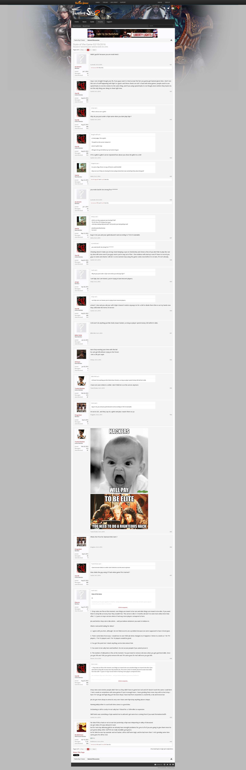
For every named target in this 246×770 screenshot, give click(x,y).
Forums (100, 22)
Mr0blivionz (79, 735)
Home (77, 22)
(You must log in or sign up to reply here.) (162, 749)
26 (87, 289)
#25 (171, 176)
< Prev (81, 50)
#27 (171, 238)
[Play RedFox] (81, 2)
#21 (171, 64)
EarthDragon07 (95, 179)
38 (87, 422)
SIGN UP (167, 2)
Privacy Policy (170, 767)
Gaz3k (99, 47)
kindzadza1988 (94, 67)
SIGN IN (160, 2)
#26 (171, 200)
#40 (171, 741)
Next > (94, 50)
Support (109, 22)
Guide (92, 22)
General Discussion (86, 47)
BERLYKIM (78, 335)
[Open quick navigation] (171, 40)
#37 (171, 575)
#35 (171, 532)
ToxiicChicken (80, 388)
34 (87, 73)
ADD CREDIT (114, 2)
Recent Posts (86, 26)
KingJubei (78, 415)
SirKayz (77, 362)
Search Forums (77, 26)
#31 (171, 333)
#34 (171, 415)
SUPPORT (123, 2)
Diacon (77, 602)
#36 (171, 547)
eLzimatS (78, 67)
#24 (171, 158)
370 (87, 395)
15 (87, 182)
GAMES (98, 2)
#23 (171, 119)
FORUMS (105, 2)
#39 (171, 717)
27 (87, 609)
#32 (171, 360)
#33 (171, 388)
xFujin (77, 282)
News (84, 22)
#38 (171, 658)
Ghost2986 (103, 744)
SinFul (77, 175)
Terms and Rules (162, 767)
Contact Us (159, 764)
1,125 (86, 741)
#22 (171, 91)
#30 (171, 311)
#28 (171, 260)
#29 (171, 281)
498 (87, 100)
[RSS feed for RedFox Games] (173, 764)
